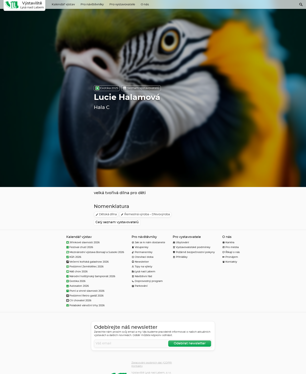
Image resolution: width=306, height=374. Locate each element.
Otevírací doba (144, 257)
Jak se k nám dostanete (150, 242)
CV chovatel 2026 (80, 300)
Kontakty (231, 261)
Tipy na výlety (143, 266)
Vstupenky (141, 247)
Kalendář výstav (63, 4)
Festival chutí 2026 (81, 247)
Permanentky (143, 252)
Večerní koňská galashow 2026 (89, 261)
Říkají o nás (232, 252)
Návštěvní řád (143, 276)
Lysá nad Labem (145, 271)
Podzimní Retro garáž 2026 (86, 295)
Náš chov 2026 (78, 271)
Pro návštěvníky (92, 4)
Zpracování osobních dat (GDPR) (151, 362)
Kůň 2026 (75, 257)
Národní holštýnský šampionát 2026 (92, 276)
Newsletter (142, 261)
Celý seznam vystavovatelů (117, 222)
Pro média (232, 247)
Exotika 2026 (77, 281)
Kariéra (229, 242)
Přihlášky (182, 257)
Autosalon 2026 (79, 286)
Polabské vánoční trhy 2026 (87, 305)
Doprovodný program (149, 281)
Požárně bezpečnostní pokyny (195, 252)
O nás (145, 4)
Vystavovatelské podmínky (193, 247)
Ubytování (182, 242)
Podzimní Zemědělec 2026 (86, 266)
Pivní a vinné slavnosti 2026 (86, 291)
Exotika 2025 (109, 88)
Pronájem (231, 257)
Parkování (141, 286)
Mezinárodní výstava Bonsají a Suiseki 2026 (96, 252)
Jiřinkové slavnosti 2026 (84, 242)
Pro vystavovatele (122, 4)
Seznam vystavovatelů (143, 88)
